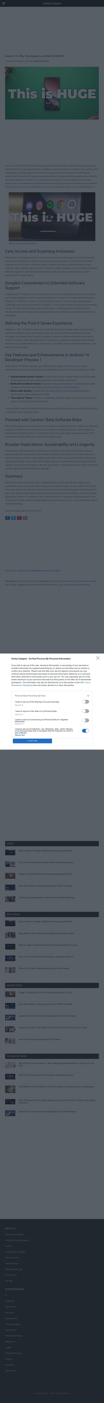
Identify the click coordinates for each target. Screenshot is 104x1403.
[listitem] (52, 695)
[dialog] (52, 702)
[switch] (85, 702)
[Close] (98, 658)
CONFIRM (32, 741)
